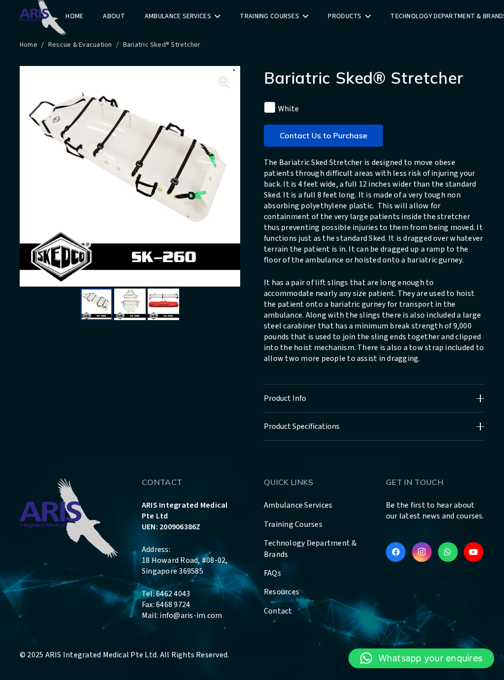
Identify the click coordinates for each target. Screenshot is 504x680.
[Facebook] (396, 552)
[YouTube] (473, 552)
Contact (278, 611)
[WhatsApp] (448, 552)
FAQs (272, 573)
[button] (421, 658)
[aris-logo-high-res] (69, 517)
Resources (281, 591)
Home (28, 45)
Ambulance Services (298, 505)
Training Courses (293, 524)
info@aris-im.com (190, 615)
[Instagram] (422, 552)
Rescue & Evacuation (80, 45)
